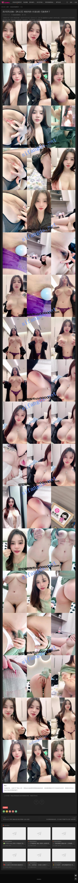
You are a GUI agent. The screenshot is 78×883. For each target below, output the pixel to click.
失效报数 (25, 2)
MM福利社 (39, 879)
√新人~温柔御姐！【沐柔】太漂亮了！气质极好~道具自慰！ (38, 865)
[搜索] (67, 2)
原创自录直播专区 (17, 2)
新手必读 (58, 2)
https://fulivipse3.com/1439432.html (20, 795)
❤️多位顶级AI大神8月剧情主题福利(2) (13, 865)
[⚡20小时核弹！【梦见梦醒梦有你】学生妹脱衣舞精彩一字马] (63, 855)
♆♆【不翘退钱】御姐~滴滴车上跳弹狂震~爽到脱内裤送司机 (39, 843)
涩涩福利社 (5, 2)
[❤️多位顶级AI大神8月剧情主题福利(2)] (14, 855)
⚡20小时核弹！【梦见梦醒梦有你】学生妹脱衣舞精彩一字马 (63, 865)
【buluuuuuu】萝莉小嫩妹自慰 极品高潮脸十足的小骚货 (16, 819)
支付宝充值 (39, 2)
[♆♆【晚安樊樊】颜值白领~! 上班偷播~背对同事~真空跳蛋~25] (63, 833)
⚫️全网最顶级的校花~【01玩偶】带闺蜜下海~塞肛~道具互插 (60, 819)
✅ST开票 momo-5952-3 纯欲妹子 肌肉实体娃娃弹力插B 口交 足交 (13, 843)
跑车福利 (31, 2)
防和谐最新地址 (49, 2)
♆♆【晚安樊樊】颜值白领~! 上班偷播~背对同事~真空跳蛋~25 (63, 843)
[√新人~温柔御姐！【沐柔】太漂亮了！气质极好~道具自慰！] (39, 855)
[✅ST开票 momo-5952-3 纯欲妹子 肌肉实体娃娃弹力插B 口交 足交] (14, 833)
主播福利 (5, 807)
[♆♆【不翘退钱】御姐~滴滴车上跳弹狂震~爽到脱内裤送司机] (39, 833)
